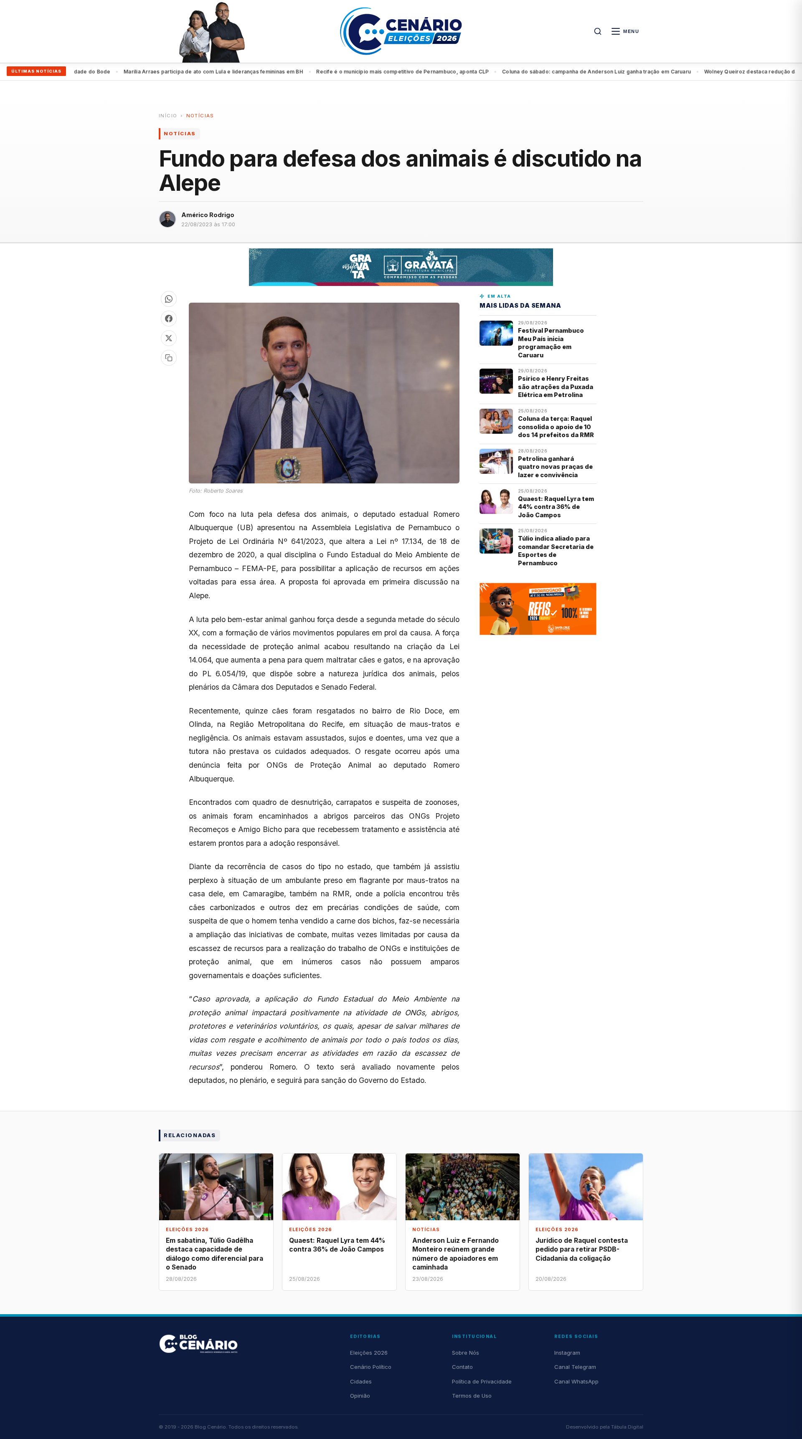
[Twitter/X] (169, 338)
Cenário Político (370, 1366)
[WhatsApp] (169, 299)
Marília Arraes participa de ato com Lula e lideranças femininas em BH (181, 71)
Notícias (200, 116)
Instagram (567, 1352)
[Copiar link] (169, 358)
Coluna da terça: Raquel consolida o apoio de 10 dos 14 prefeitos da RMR (556, 426)
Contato (462, 1366)
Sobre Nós (465, 1352)
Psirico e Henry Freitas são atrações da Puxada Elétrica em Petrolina (555, 386)
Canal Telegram (575, 1366)
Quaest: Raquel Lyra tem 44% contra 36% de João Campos (556, 506)
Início (168, 116)
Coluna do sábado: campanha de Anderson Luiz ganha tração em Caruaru (564, 71)
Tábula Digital (627, 1427)
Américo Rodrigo (207, 214)
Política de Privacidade (482, 1381)
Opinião (360, 1395)
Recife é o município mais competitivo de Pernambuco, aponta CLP (370, 71)
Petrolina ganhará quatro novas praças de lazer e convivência (555, 466)
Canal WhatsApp (576, 1381)
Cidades (361, 1381)
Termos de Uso (472, 1395)
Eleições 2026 (369, 1352)
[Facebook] (169, 318)
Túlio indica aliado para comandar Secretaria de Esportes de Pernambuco (556, 550)
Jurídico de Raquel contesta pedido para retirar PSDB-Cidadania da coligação (582, 1249)
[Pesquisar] (597, 31)
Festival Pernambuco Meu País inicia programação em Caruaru (551, 342)
